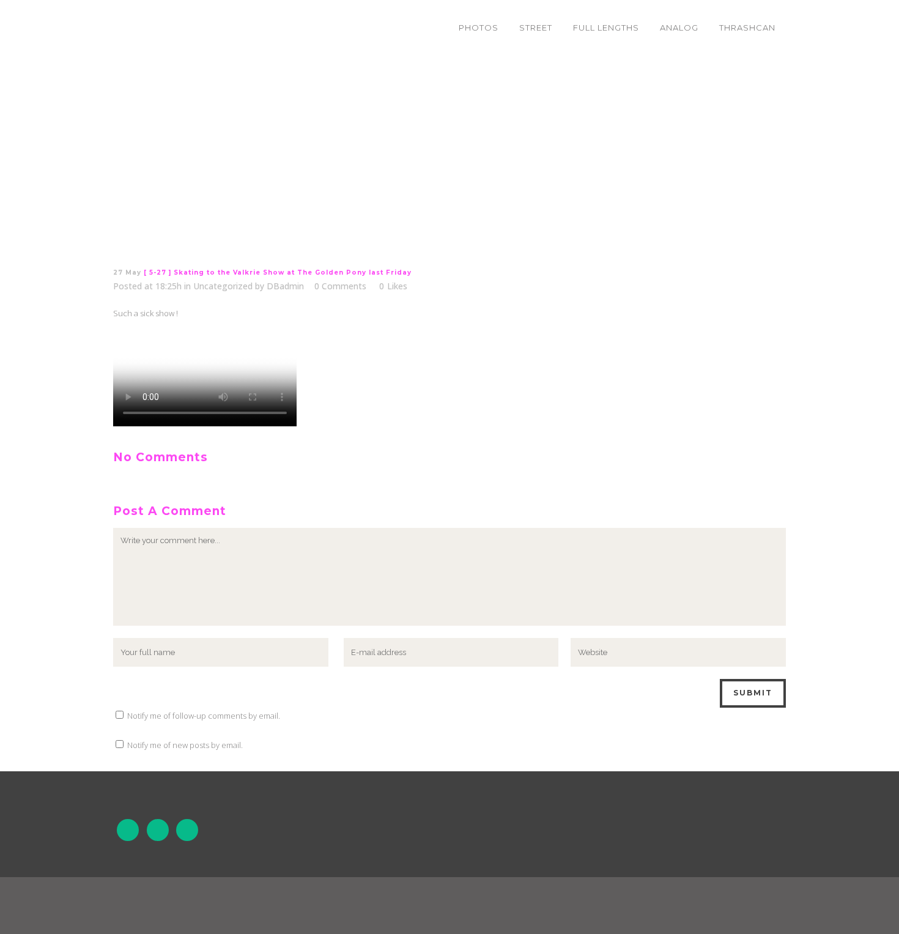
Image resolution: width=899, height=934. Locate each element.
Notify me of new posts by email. (185, 745)
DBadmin (285, 286)
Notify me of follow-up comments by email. (203, 715)
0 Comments (340, 286)
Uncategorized (223, 286)
